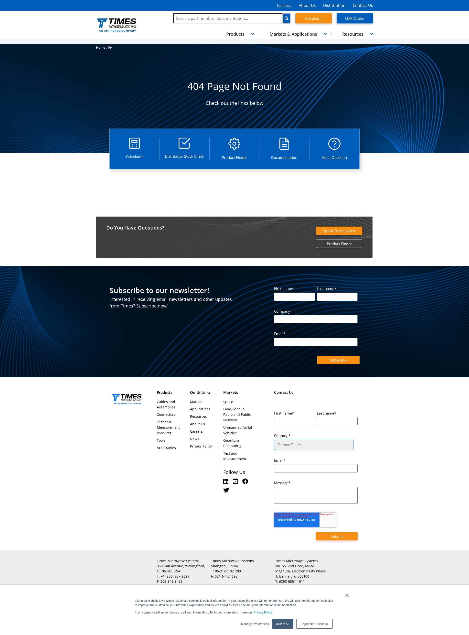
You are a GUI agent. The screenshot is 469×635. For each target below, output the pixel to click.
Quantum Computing (232, 443)
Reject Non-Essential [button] (314, 624)
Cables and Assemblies (166, 404)
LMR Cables (354, 18)
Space (228, 401)
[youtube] (236, 481)
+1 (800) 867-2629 (175, 576)
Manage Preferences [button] (255, 624)
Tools (161, 440)
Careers (284, 5)
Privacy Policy (262, 612)
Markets (196, 401)
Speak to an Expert (339, 230)
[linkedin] (226, 481)
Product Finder (339, 243)
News (194, 439)
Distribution (334, 5)
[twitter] (226, 490)
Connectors (166, 414)
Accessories (166, 447)
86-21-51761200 (228, 571)
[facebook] (245, 481)
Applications (200, 409)
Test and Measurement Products (168, 427)
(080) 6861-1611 (292, 581)
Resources (198, 416)
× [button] (347, 593)
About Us (307, 5)
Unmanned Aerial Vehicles (237, 430)
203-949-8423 (171, 581)
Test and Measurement (234, 456)
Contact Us (363, 5)
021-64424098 (226, 576)
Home (100, 47)
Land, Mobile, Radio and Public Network (237, 414)
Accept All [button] (282, 624)
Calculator (313, 18)
